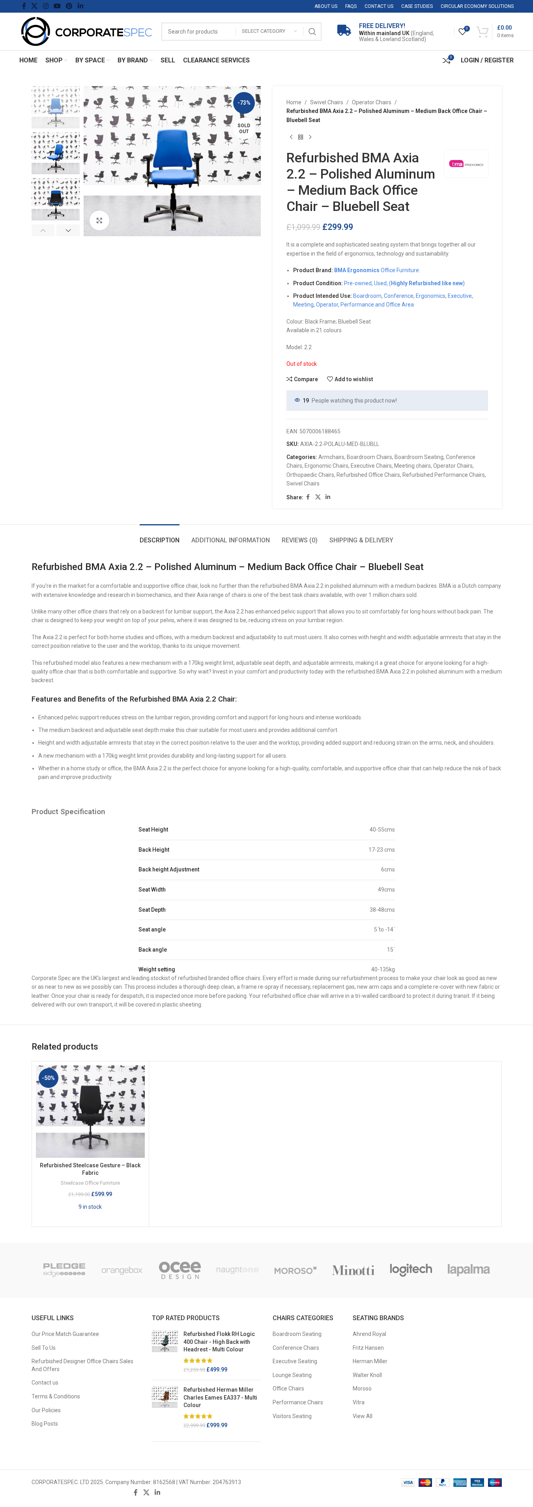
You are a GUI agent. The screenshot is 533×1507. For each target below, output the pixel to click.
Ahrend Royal (369, 1334)
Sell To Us (44, 1348)
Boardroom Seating (419, 457)
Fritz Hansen (368, 1348)
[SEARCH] (312, 32)
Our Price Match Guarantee (65, 1334)
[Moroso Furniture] (296, 1270)
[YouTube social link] (57, 6)
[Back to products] (300, 137)
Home (293, 102)
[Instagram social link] (45, 6)
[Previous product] (291, 137)
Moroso (362, 1388)
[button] (43, 230)
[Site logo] (86, 31)
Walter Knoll (367, 1375)
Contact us (45, 1382)
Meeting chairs (412, 466)
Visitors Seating (292, 1416)
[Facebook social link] (24, 6)
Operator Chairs (371, 102)
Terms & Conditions (56, 1396)
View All (362, 1416)
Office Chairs (288, 1388)
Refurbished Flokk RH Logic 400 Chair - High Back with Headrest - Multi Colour (219, 1342)
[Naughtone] (238, 1270)
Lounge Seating (292, 1375)
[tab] (160, 536)
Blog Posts (45, 1423)
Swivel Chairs (326, 102)
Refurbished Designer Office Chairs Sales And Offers (82, 1365)
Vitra (359, 1402)
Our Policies (46, 1410)
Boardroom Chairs (369, 457)
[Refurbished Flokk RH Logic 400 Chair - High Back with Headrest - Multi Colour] (165, 1352)
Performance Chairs (298, 1402)
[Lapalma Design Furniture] (469, 1270)
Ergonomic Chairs (326, 466)
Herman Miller (370, 1361)
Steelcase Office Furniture (90, 1183)
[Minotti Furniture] (353, 1270)
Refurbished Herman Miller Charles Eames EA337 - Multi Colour (220, 1397)
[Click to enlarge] (99, 220)
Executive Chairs (371, 466)
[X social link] (34, 6)
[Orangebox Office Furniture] (122, 1270)
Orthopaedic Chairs (310, 475)
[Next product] (310, 137)
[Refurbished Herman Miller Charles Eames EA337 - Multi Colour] (165, 1408)
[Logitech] (411, 1270)
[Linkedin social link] (80, 6)
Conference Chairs (296, 1348)
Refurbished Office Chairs (368, 475)
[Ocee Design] (180, 1270)
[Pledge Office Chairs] (65, 1270)
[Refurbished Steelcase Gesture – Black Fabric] (90, 1111)
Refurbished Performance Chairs (443, 475)
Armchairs (331, 457)
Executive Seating (295, 1361)
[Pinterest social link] (69, 6)
